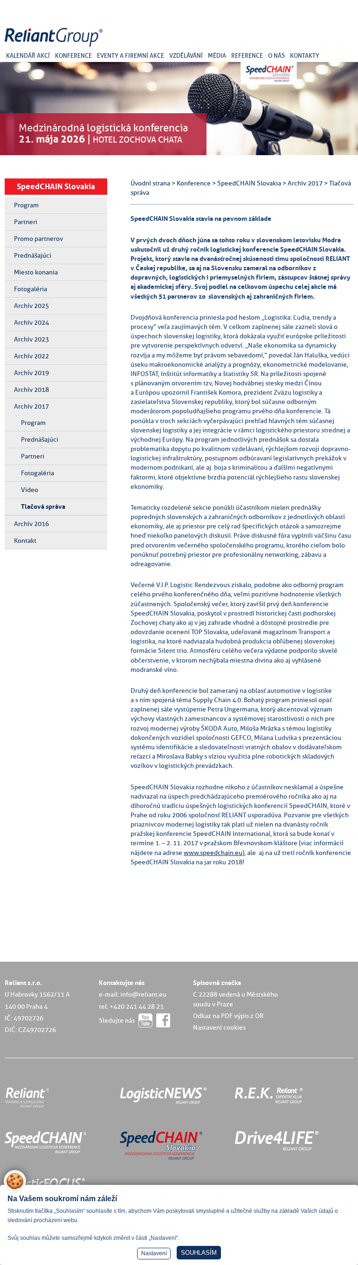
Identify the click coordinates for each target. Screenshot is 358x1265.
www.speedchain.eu (213, 852)
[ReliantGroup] (55, 47)
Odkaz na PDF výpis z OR (228, 1016)
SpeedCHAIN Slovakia (56, 186)
